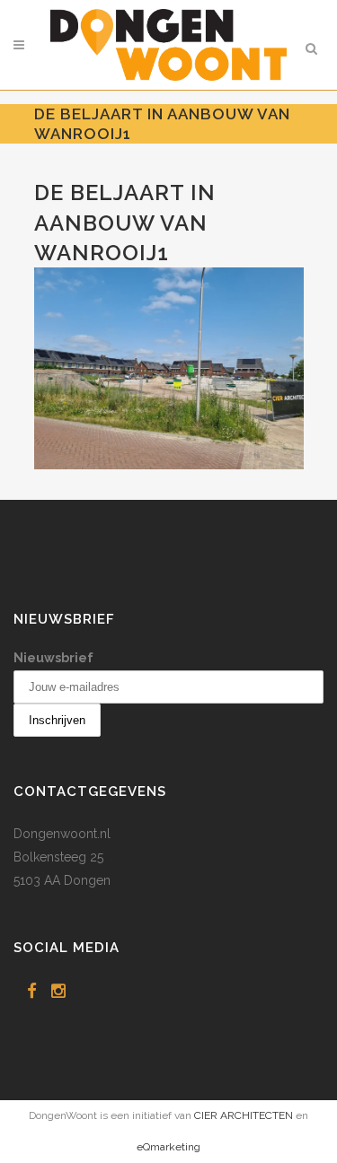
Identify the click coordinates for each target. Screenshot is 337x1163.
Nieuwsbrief (53, 658)
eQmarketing (168, 1147)
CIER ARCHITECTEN (243, 1115)
